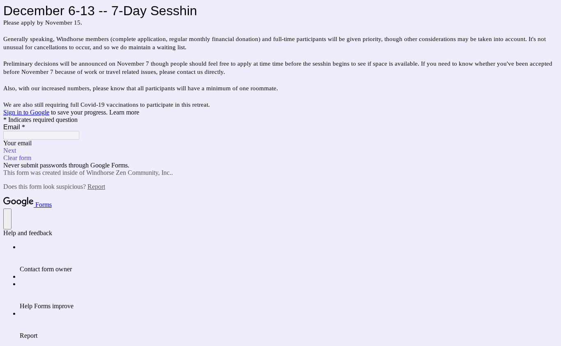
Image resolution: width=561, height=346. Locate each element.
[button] (280, 150)
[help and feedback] (7, 219)
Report (96, 186)
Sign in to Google (26, 112)
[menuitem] (289, 258)
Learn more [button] (124, 112)
